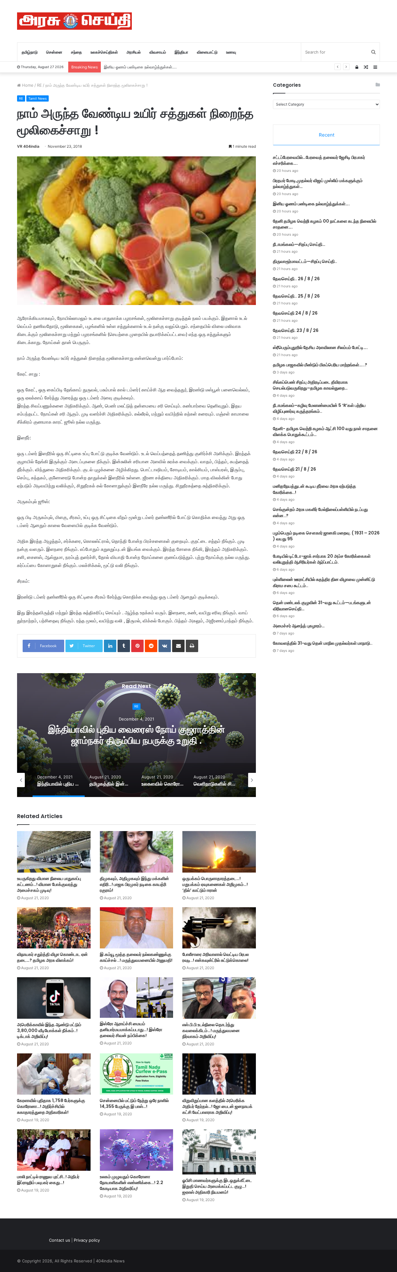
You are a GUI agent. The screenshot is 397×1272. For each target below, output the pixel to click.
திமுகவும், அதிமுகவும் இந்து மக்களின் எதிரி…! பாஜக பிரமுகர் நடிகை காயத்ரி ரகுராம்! (134, 884)
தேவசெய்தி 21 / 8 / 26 (294, 469)
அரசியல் (134, 52)
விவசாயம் (157, 52)
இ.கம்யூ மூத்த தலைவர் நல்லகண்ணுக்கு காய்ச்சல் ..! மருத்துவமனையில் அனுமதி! (136, 957)
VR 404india (28, 146)
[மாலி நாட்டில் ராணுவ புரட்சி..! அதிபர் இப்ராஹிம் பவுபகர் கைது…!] (54, 1149)
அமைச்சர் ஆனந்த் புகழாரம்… (299, 626)
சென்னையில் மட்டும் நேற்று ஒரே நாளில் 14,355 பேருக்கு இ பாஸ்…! (134, 1103)
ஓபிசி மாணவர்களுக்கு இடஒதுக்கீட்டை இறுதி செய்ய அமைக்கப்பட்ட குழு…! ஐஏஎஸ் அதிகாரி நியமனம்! (217, 1186)
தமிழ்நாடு (30, 52)
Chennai (136, 706)
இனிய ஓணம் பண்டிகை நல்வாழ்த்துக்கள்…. (140, 66)
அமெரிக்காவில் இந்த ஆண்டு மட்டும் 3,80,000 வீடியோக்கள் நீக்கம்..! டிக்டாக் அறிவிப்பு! (49, 1030)
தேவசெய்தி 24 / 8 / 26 (295, 313)
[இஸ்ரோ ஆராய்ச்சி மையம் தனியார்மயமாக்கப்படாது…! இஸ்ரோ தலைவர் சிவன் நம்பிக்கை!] (136, 997)
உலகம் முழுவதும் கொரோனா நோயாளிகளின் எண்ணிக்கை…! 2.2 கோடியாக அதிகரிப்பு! (131, 1182)
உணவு (231, 52)
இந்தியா (181, 52)
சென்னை (54, 52)
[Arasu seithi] (74, 21)
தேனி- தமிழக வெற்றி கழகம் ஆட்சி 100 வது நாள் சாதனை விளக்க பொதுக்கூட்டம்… (325, 431)
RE (39, 85)
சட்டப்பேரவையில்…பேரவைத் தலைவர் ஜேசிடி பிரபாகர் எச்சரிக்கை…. (319, 160)
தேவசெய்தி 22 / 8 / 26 (295, 452)
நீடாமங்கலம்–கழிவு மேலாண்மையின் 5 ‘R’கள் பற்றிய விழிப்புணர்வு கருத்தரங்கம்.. (319, 408)
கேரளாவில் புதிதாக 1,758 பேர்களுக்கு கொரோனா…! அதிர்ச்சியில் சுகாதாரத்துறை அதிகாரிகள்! (51, 1106)
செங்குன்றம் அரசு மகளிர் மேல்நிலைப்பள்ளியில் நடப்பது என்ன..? (320, 512)
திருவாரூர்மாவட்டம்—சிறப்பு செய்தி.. (305, 261)
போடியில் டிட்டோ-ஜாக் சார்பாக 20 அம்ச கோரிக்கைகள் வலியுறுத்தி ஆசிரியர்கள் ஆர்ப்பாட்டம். (322, 559)
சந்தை (76, 52)
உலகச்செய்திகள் (104, 52)
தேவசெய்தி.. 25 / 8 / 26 (296, 296)
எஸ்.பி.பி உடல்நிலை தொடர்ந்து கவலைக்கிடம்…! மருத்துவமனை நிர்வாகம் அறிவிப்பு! (211, 1030)
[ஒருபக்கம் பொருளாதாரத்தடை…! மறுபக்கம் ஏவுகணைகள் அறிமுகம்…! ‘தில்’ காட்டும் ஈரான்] (219, 851)
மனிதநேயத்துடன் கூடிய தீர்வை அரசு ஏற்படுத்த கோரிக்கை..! (314, 489)
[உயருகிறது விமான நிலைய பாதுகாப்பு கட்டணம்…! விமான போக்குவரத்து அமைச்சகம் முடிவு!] (54, 851)
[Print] (192, 646)
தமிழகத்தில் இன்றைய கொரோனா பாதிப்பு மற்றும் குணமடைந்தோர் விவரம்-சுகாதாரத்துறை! (136, 735)
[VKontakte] (164, 646)
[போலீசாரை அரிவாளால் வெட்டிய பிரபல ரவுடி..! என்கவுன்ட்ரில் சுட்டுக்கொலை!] (219, 927)
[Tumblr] (124, 646)
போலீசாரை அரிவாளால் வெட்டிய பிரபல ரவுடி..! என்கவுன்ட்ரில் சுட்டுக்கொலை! (215, 957)
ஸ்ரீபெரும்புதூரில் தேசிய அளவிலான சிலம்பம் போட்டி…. (320, 347)
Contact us (59, 1240)
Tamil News (37, 98)
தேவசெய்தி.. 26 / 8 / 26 (296, 279)
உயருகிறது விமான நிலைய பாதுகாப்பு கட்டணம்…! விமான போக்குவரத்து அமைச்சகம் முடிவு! (49, 884)
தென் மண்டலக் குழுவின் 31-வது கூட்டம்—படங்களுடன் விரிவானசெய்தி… (322, 605)
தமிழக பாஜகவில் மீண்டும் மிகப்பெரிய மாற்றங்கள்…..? (320, 365)
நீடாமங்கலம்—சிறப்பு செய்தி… (299, 244)
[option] (136, 735)
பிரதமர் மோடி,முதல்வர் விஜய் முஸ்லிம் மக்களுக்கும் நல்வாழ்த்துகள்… (318, 183)
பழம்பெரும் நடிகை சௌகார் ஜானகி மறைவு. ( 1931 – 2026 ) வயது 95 (326, 536)
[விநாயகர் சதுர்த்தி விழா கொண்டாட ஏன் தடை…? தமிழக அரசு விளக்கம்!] (54, 927)
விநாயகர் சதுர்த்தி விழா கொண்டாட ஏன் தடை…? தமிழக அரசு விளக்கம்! (52, 957)
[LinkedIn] (110, 646)
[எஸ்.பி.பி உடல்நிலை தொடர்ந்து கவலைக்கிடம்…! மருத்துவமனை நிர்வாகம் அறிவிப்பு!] (219, 997)
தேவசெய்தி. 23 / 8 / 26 (296, 330)
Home (27, 85)
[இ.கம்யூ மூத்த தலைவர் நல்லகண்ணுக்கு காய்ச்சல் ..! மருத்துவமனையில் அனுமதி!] (136, 927)
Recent (326, 135)
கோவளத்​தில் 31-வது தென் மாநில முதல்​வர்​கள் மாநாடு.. (322, 643)
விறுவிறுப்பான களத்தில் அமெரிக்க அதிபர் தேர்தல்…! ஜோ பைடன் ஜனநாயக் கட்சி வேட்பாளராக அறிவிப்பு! (217, 1106)
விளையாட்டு (207, 52)
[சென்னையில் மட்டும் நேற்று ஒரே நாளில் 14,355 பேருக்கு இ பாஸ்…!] (136, 1074)
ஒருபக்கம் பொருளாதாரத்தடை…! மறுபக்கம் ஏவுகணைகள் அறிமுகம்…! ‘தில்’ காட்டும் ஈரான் (215, 884)
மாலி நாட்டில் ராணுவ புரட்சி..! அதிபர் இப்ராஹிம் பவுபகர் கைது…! (48, 1180)
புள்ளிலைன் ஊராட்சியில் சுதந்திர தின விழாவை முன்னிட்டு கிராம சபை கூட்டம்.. (324, 582)
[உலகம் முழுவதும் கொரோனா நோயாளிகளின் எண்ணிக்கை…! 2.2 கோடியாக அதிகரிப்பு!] (136, 1149)
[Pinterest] (137, 646)
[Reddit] (151, 646)
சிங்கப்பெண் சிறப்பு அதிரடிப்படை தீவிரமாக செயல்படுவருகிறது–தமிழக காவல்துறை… (310, 385)
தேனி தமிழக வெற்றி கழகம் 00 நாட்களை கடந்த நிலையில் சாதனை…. (324, 224)
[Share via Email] (178, 646)
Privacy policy (87, 1240)
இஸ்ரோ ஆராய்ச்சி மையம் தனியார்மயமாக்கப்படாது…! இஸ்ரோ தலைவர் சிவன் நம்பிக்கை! (131, 1030)
